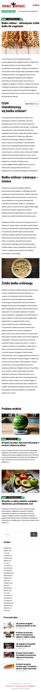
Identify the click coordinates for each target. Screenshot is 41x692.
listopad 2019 (8, 600)
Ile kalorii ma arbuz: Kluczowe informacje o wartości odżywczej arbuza (20, 444)
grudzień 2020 (8, 568)
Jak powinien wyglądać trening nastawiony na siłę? (26, 624)
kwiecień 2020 (8, 588)
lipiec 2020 (7, 580)
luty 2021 (6, 563)
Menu (36, 5)
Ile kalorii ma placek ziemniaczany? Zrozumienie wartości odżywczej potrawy (26, 666)
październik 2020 (9, 573)
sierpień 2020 (7, 578)
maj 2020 (6, 585)
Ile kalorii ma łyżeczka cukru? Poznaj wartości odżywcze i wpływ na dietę (25, 634)
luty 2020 (6, 593)
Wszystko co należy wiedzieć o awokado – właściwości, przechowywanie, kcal (20, 502)
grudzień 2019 (8, 598)
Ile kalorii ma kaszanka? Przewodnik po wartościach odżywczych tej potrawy (26, 655)
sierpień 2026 (7, 548)
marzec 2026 (7, 550)
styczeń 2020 (8, 595)
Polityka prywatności (21, 686)
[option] (28, 11)
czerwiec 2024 (8, 558)
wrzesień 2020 (8, 575)
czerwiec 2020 (8, 583)
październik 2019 (9, 603)
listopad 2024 (8, 555)
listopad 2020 (8, 570)
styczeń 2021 (8, 565)
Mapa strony (10, 686)
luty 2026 (6, 553)
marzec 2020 (7, 590)
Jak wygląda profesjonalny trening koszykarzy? (25, 645)
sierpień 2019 (7, 608)
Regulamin (32, 686)
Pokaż (36, 104)
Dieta (3, 19)
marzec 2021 (7, 560)
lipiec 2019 (7, 610)
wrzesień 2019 (8, 605)
